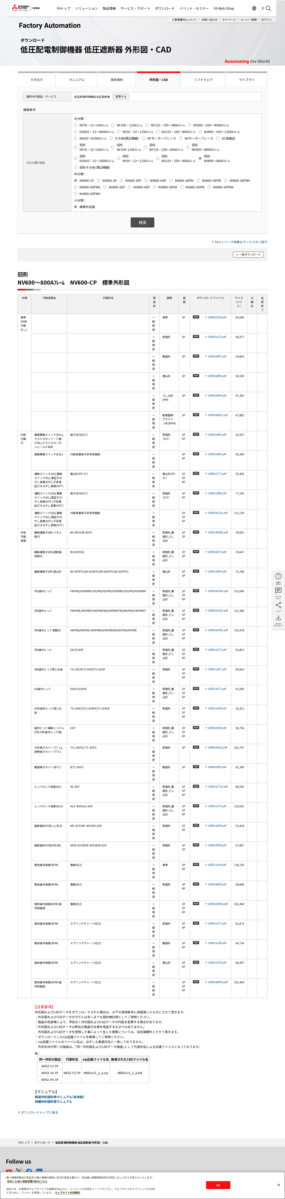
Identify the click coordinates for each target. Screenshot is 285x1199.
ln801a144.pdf (217, 865)
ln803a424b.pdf (218, 591)
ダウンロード (165, 8)
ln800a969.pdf (217, 767)
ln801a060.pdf (217, 571)
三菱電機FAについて (184, 19)
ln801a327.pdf (217, 923)
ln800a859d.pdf (218, 904)
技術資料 (117, 79)
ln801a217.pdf (217, 649)
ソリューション (86, 8)
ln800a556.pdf (217, 317)
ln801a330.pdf (217, 943)
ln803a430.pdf (217, 728)
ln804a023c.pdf (218, 513)
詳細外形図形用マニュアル (53, 1101)
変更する (121, 96)
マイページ (229, 19)
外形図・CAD (158, 79)
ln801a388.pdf (217, 493)
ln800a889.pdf (217, 376)
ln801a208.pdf (217, 708)
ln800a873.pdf (217, 552)
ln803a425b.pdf (218, 610)
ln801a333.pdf (217, 962)
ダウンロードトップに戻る (39, 1112)
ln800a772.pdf (217, 473)
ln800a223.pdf (217, 337)
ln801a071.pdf (217, 689)
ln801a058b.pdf (218, 532)
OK (218, 1185)
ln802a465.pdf (217, 434)
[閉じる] (279, 1185)
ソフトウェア (203, 79)
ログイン (266, 19)
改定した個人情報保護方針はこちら (27, 1181)
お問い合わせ (209, 19)
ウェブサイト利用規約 (67, 1192)
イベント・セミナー (194, 8)
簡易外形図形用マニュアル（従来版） (60, 1096)
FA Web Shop (224, 8)
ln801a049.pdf (217, 825)
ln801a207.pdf (217, 669)
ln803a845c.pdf (218, 415)
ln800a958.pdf (217, 845)
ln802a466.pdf (217, 454)
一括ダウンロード (250, 254)
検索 (142, 222)
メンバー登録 (248, 19)
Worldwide (254, 8)
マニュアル (77, 79)
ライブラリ (246, 79)
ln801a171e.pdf (218, 786)
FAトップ (63, 8)
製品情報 (109, 8)
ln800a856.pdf (217, 884)
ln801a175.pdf (217, 806)
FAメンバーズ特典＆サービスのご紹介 (241, 241)
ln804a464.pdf (217, 395)
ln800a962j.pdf (217, 747)
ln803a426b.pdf (218, 630)
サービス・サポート (135, 8)
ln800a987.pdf (217, 356)
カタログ (36, 79)
